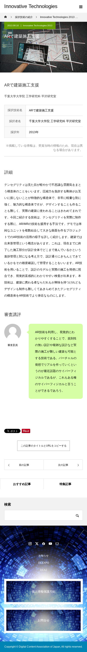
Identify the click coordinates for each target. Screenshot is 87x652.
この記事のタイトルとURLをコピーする (44, 445)
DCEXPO (43, 562)
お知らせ (43, 555)
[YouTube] (50, 543)
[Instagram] (30, 543)
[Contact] (57, 543)
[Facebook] (43, 543)
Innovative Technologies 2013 (37, 25)
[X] (37, 543)
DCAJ (43, 570)
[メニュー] (80, 6)
